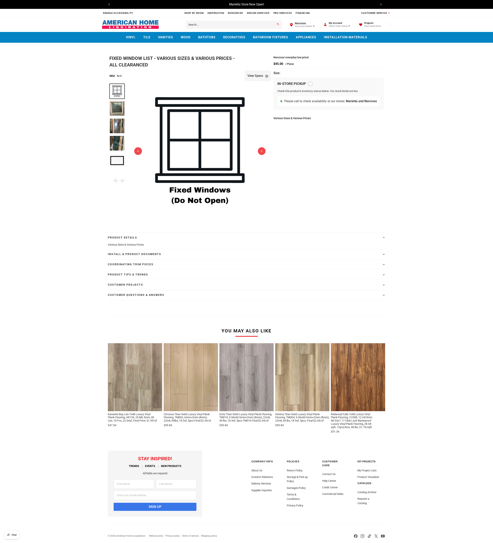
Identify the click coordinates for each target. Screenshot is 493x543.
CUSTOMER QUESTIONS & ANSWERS (136, 294)
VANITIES (165, 37)
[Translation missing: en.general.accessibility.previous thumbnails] (115, 181)
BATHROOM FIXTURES (270, 37)
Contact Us (328, 474)
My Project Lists (366, 470)
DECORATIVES (234, 37)
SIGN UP (155, 506)
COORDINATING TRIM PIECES (130, 264)
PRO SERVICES (282, 13)
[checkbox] (310, 83)
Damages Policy (296, 487)
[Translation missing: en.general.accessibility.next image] (262, 151)
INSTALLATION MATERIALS (345, 37)
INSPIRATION (215, 13)
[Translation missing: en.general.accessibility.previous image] (138, 151)
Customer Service (374, 13)
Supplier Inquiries (261, 490)
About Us (256, 470)
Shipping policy (209, 536)
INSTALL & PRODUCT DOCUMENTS (134, 254)
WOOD (185, 37)
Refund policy (156, 536)
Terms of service (190, 536)
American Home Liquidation (130, 536)
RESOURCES (235, 13)
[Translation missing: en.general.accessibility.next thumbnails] (122, 181)
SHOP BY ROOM (194, 13)
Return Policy (295, 470)
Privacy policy (172, 536)
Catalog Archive (366, 492)
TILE (146, 37)
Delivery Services (261, 483)
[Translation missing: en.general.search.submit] (278, 24)
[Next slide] (381, 4)
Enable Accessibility (118, 13)
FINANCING (303, 13)
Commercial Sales (332, 493)
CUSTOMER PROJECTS (125, 284)
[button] (117, 91)
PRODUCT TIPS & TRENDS (128, 274)
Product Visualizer (368, 477)
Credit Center (330, 487)
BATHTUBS (206, 37)
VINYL (131, 37)
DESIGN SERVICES (258, 13)
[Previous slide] (109, 4)
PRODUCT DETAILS (122, 237)
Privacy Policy (295, 505)
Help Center (329, 480)
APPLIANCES (306, 37)
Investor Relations (262, 477)
